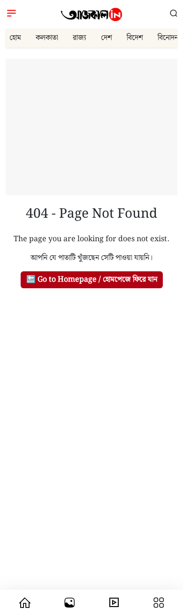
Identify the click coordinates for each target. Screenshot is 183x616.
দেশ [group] (106, 38)
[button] (173, 14)
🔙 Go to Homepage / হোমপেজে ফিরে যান (91, 279)
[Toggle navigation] (11, 14)
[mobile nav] (24, 602)
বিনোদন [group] (168, 38)
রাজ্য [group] (79, 38)
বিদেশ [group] (135, 38)
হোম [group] (15, 38)
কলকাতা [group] (47, 38)
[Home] (91, 14)
